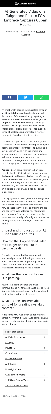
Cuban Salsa (11, 353)
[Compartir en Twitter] (25, 97)
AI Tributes (10, 364)
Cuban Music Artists (15, 374)
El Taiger (9, 342)
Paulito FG (10, 347)
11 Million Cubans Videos (17, 380)
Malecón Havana (13, 358)
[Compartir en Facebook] (9, 97)
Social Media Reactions (16, 385)
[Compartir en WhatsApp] (41, 97)
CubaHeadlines (27, 3)
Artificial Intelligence (15, 337)
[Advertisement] (25, 65)
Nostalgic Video (13, 369)
